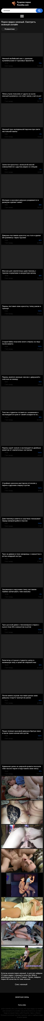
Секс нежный (21, 984)
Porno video (22, 1005)
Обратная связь (22, 997)
